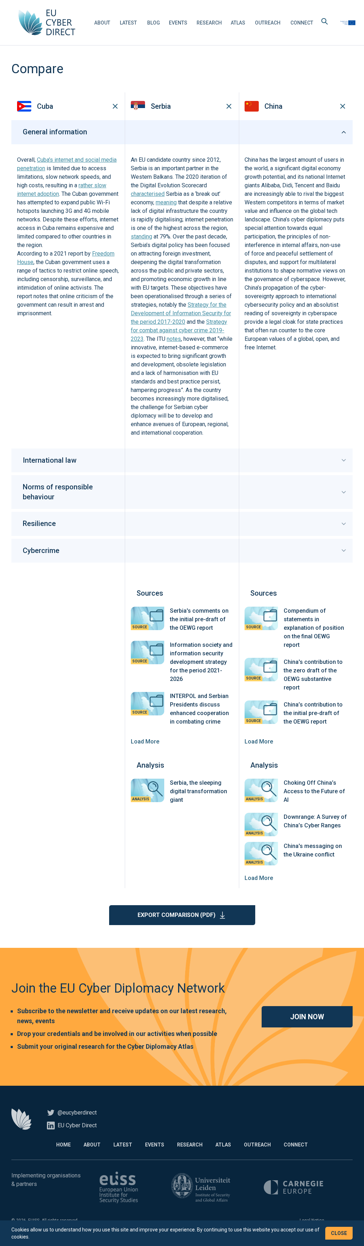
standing (141, 236)
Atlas (238, 23)
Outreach (267, 23)
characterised (148, 193)
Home (63, 1145)
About (102, 23)
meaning (166, 202)
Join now (307, 1017)
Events (178, 23)
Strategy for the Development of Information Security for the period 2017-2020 (181, 313)
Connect (301, 23)
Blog (153, 23)
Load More (145, 741)
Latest (128, 23)
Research (209, 23)
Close (339, 1233)
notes (174, 338)
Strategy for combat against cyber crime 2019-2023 (179, 330)
